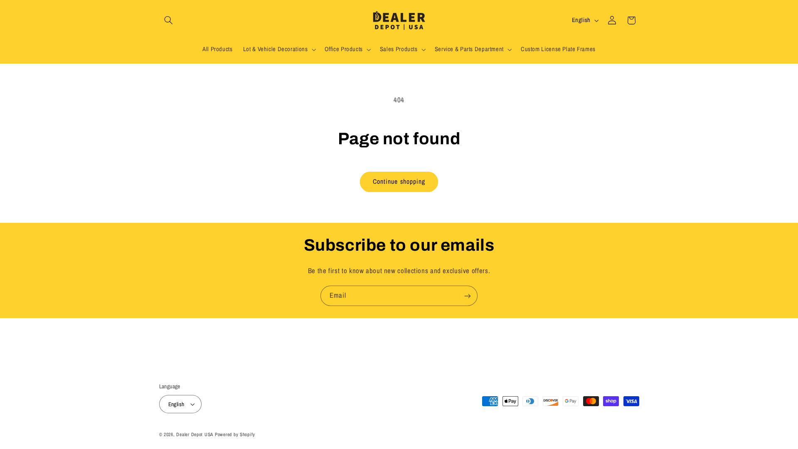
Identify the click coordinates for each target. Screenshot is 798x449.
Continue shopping (399, 181)
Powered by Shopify (235, 434)
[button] (168, 20)
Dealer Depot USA (194, 434)
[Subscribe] (467, 296)
